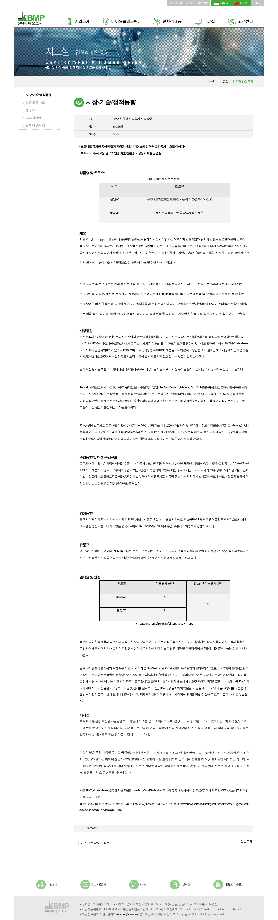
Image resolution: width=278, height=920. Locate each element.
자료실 (224, 81)
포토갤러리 (33, 117)
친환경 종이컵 (35, 125)
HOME (211, 81)
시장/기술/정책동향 (39, 95)
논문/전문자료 (35, 102)
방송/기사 (32, 110)
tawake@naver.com (128, 914)
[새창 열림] (189, 1)
